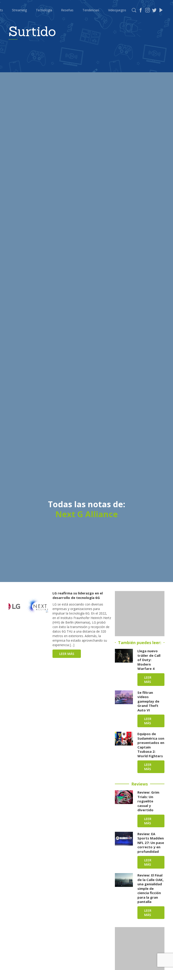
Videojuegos (117, 10)
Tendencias (90, 10)
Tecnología (44, 10)
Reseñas (67, 10)
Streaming (19, 10)
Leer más (66, 654)
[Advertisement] (139, 613)
